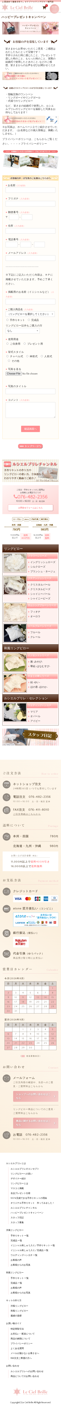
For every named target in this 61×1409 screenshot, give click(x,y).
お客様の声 (16, 1260)
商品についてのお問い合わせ (25, 1376)
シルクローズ (37, 566)
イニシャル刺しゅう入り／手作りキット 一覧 (33, 1245)
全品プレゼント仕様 (20, 1193)
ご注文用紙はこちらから (27, 814)
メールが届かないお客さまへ (25, 1353)
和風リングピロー (19, 1311)
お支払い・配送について (23, 1334)
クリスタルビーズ (40, 589)
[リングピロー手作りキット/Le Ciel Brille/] (17, 9)
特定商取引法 (17, 1329)
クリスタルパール (40, 584)
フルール (35, 632)
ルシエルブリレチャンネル (24, 1208)
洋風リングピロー (19, 1306)
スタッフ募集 (17, 1222)
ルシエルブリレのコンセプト (25, 1169)
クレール (35, 637)
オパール (35, 716)
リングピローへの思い (22, 1174)
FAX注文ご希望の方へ (21, 1358)
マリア (34, 711)
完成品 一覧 (16, 1240)
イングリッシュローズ (42, 562)
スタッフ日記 (17, 1217)
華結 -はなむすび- (40, 666)
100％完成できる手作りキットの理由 (29, 1198)
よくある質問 (17, 1348)
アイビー (35, 721)
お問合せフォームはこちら (30, 508)
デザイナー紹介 (18, 1178)
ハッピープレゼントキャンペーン (27, 1213)
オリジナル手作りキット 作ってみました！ (32, 1203)
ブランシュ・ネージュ (42, 571)
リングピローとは (19, 1183)
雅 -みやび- (36, 661)
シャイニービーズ (40, 598)
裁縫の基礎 (16, 1316)
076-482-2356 (32, 497)
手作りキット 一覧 (20, 1235)
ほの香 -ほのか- (39, 687)
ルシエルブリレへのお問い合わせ (27, 1371)
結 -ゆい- (35, 682)
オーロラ (35, 616)
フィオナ (35, 611)
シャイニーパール (40, 594)
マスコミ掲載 (17, 1188)
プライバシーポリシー (34, 143)
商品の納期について (20, 1338)
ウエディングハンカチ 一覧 (24, 1255)
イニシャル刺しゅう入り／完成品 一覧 (29, 1250)
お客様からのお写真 (20, 1265)
